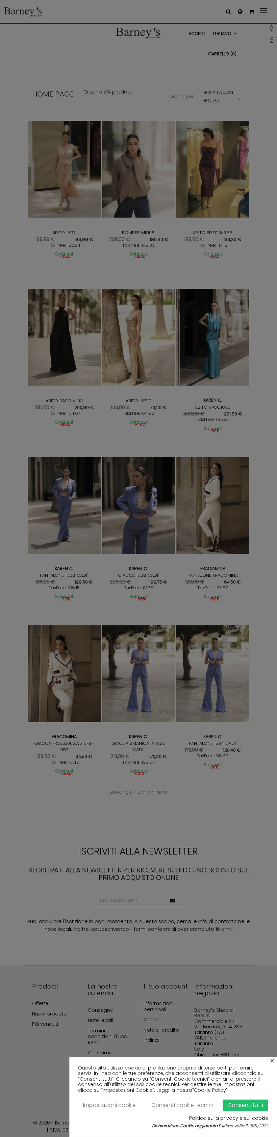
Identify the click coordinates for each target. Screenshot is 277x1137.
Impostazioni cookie (109, 1105)
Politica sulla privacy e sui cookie (228, 1118)
